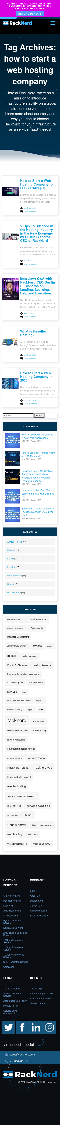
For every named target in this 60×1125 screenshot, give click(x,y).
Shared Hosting (11, 895)
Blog (32, 890)
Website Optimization (17, 843)
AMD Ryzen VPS (12, 910)
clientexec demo (14, 619)
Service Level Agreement (10, 1012)
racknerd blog (39, 730)
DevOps (37, 646)
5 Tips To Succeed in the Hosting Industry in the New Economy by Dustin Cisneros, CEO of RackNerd (36, 233)
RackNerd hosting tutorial (21, 748)
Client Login (36, 988)
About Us (35, 895)
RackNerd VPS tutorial (19, 777)
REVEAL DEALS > (30, 13)
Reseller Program (39, 915)
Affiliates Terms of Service (12, 994)
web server (33, 834)
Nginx (31, 709)
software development (38, 805)
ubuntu (28, 815)
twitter (5, 1022)
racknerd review (36, 758)
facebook (20, 1022)
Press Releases (14, 575)
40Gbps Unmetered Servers (13, 955)
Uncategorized (14, 592)
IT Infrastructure (35, 682)
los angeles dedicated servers (19, 700)
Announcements (14, 541)
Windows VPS (10, 915)
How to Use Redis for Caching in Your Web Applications (37, 436)
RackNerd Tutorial (18, 767)
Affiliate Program (39, 910)
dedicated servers (16, 645)
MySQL (39, 700)
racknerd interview (14, 758)
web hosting (14, 834)
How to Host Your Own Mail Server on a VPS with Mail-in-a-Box (38, 494)
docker (11, 655)
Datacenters (36, 900)
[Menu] (53, 22)
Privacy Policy (10, 1005)
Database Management (18, 636)
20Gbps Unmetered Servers (13, 948)
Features (11, 550)
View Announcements (41, 998)
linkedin (33, 1022)
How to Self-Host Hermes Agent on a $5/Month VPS (38, 454)
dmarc (49, 646)
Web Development (42, 825)
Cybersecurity (37, 628)
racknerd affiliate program (17, 730)
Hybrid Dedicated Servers (12, 921)
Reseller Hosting (12, 900)
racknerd (16, 720)
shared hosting (14, 805)
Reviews (11, 584)
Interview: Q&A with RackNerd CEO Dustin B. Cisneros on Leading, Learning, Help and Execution (37, 285)
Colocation (8, 966)
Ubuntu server (16, 824)
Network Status (38, 1003)
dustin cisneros (42, 665)
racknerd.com (38, 721)
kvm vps (12, 691)
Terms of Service (12, 988)
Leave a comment (31, 211)
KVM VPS (8, 905)
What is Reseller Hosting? (33, 333)
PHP (41, 709)
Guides (10, 558)
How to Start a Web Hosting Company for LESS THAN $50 (37, 184)
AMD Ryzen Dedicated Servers (15, 934)
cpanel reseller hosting (16, 628)
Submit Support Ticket (41, 993)
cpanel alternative (37, 619)
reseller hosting (16, 786)
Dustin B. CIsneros (17, 665)
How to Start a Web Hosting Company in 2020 (36, 376)
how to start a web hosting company (23, 673)
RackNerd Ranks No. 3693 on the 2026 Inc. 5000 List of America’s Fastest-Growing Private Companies (37, 475)
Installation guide (15, 682)
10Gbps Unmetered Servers (13, 941)
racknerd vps (43, 767)
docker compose (29, 655)
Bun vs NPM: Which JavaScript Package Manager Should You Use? (38, 512)
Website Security (41, 843)
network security (14, 709)
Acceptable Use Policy (15, 1000)
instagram (48, 1022)
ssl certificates (12, 815)
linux (24, 692)
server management (21, 796)
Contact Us (36, 905)
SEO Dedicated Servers (15, 961)
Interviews (11, 567)
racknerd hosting (16, 739)
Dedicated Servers (13, 927)
